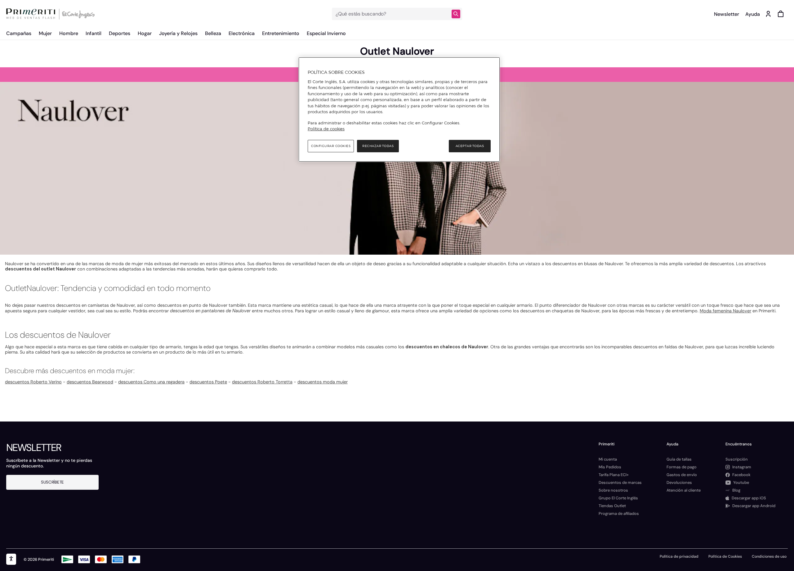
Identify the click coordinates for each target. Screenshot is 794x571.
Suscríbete (52, 482)
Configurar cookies (330, 146)
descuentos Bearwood (90, 382)
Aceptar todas (470, 146)
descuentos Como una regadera (151, 382)
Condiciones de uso (769, 556)
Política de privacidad (679, 556)
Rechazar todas (378, 146)
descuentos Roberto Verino (33, 382)
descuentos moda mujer (322, 382)
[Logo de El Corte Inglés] (77, 14)
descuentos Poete (208, 382)
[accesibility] (11, 559)
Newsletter (726, 14)
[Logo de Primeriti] (32, 14)
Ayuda (752, 14)
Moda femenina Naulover (725, 311)
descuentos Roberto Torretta (262, 382)
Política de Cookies (725, 556)
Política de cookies (326, 128)
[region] (399, 109)
